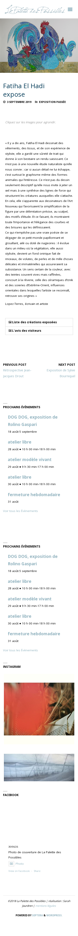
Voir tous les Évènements (20, 511)
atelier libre (19, 442)
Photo (20, 864)
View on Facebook (19, 871)
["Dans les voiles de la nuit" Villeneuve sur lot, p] (39, 780)
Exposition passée (52, 102)
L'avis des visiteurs (26, 331)
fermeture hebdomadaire (34, 494)
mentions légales (45, 906)
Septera (37, 915)
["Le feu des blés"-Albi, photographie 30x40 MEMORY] (39, 709)
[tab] (39, 322)
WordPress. (54, 915)
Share (37, 871)
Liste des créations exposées (34, 322)
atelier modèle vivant (30, 459)
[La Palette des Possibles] (34, 9)
